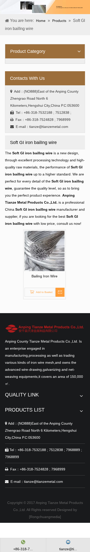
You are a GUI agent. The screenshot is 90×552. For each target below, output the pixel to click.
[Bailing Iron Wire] (44, 251)
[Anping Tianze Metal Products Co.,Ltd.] (45, 328)
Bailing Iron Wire (45, 276)
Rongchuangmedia (45, 517)
